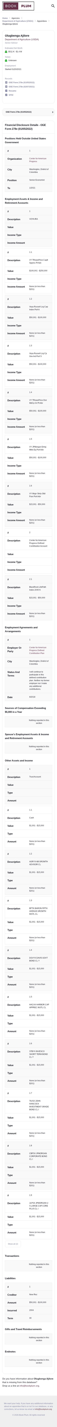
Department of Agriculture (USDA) (17, 21)
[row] (28, 169)
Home (5, 18)
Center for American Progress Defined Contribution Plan (38, 650)
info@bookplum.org (29, 1385)
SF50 (11, 95)
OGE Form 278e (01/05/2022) (22, 82)
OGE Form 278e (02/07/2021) (22, 87)
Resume (12, 91)
